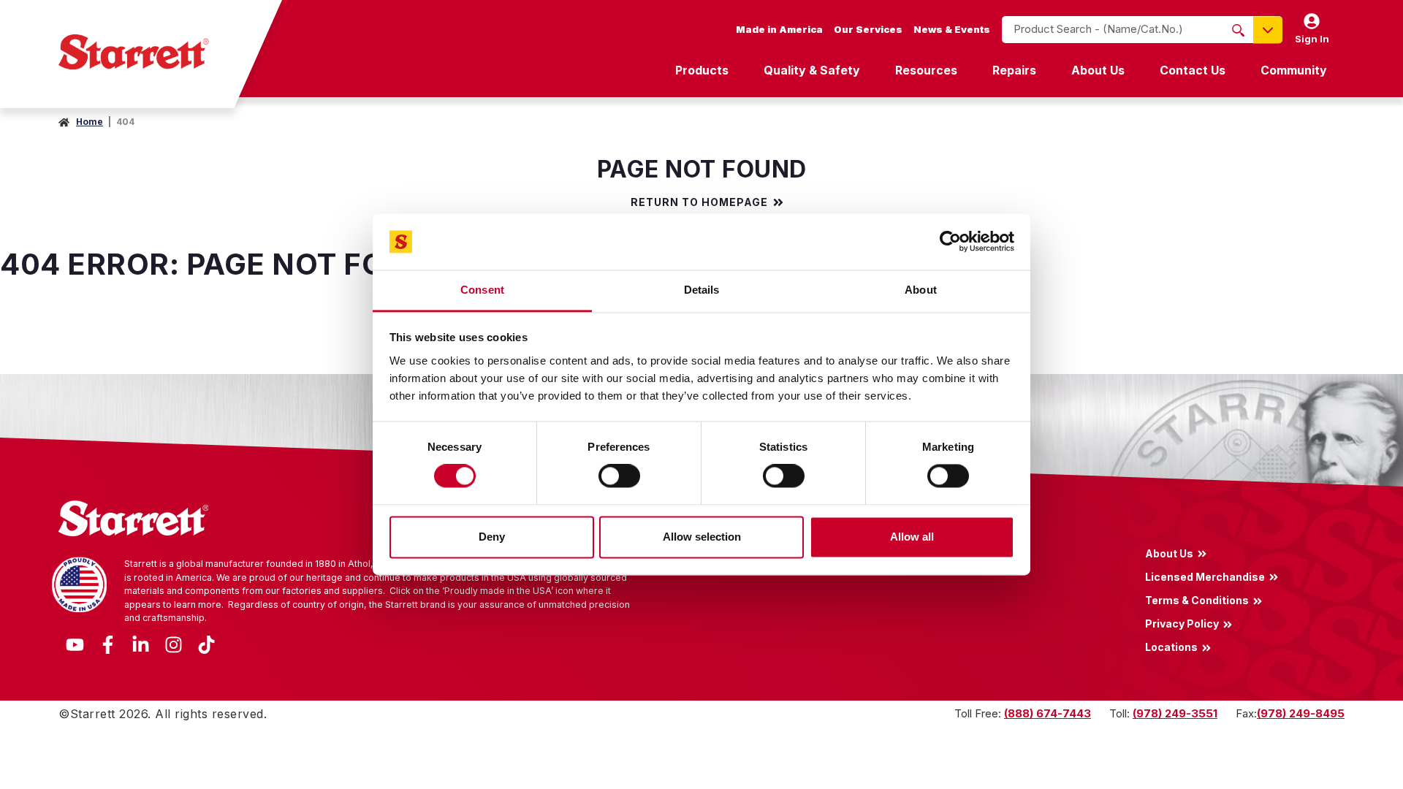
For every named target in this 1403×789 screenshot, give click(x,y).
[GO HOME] (133, 51)
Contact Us (1192, 70)
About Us (1098, 70)
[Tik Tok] (206, 643)
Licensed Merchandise (1205, 576)
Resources (926, 70)
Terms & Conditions (1197, 600)
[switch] (619, 476)
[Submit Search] (1238, 30)
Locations (1171, 647)
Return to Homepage (699, 202)
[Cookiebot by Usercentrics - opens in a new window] (950, 242)
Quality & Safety (812, 70)
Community (1294, 70)
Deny (492, 536)
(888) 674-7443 (1047, 713)
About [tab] (921, 289)
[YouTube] (74, 643)
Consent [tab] (482, 289)
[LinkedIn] (140, 643)
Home (89, 121)
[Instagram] (173, 643)
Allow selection (702, 536)
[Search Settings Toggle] (1267, 29)
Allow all (912, 536)
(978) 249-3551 (1175, 713)
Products (702, 70)
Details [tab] (702, 289)
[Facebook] (107, 643)
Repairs (1014, 70)
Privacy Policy (1182, 624)
